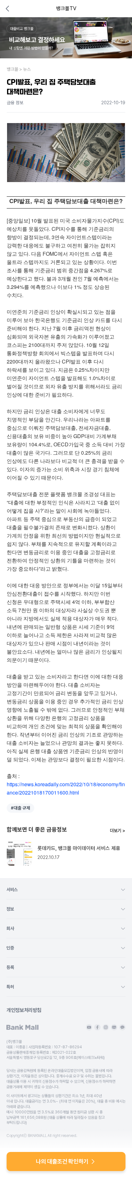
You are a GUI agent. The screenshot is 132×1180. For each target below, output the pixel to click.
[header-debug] (118, 8)
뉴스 (27, 69)
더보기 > (117, 830)
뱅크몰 (12, 69)
